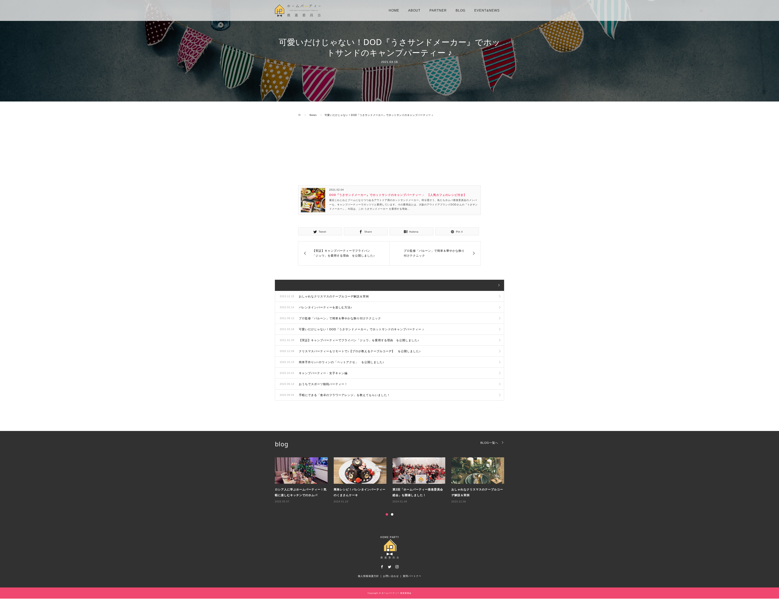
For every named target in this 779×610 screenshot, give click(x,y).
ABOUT (414, 10)
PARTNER (438, 10)
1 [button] (387, 514)
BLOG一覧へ (489, 442)
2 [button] (392, 514)
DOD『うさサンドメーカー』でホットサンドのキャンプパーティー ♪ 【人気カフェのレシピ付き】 (398, 194)
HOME (394, 10)
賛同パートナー (412, 576)
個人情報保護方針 (368, 576)
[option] (392, 480)
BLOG (460, 10)
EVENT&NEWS (487, 10)
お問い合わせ (391, 576)
